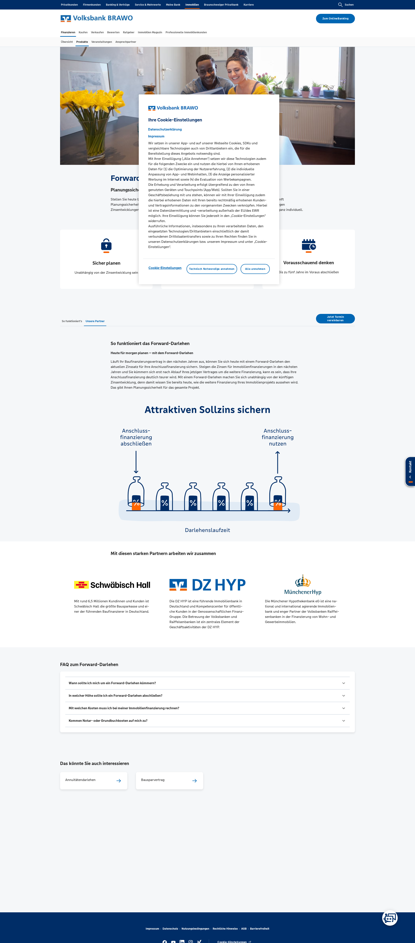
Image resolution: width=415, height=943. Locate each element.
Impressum (152, 928)
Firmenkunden (92, 4)
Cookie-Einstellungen (165, 268)
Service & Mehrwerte (148, 4)
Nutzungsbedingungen (195, 928)
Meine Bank (173, 4)
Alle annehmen (255, 269)
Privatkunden (69, 4)
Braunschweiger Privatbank (221, 4)
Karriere (249, 4)
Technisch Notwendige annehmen (212, 269)
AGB (244, 928)
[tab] (68, 32)
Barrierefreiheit (259, 928)
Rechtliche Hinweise (225, 928)
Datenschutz (170, 928)
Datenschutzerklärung (165, 129)
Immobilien (192, 4)
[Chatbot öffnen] (390, 918)
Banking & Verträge (118, 4)
